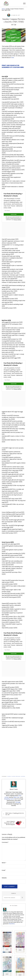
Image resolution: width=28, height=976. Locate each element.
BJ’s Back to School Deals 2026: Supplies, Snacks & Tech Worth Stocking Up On (20, 939)
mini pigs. (18, 802)
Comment (5, 842)
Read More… (12, 923)
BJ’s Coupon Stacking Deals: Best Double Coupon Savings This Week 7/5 (20, 963)
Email (4, 870)
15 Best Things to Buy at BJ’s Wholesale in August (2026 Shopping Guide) (7, 939)
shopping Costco (9, 799)
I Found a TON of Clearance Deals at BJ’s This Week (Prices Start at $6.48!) (7, 964)
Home (3, 9)
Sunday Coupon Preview (13, 776)
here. (12, 57)
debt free (16, 797)
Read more (8, 949)
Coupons (23, 776)
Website (4, 878)
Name (4, 862)
